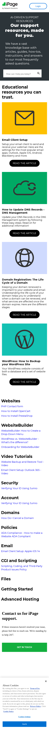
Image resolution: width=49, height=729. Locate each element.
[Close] (46, 681)
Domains (10, 512)
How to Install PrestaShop (17, 415)
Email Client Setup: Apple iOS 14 (20, 551)
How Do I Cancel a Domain (17, 518)
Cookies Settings (24, 717)
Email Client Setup (15, 139)
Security (9, 482)
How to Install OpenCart (15, 411)
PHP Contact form (12, 406)
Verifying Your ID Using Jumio (19, 488)
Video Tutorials (16, 456)
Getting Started (17, 589)
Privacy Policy (35, 706)
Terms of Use (35, 688)
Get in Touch (24, 647)
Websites (10, 401)
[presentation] (10, 6)
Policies (9, 527)
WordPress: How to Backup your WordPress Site (21, 363)
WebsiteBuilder (17, 425)
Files (6, 579)
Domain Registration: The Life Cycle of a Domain (23, 281)
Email (7, 545)
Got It (24, 724)
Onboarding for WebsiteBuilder (20, 447)
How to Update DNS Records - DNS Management (23, 211)
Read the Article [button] (24, 163)
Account (10, 497)
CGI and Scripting (19, 560)
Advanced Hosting (20, 599)
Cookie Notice (8, 711)
